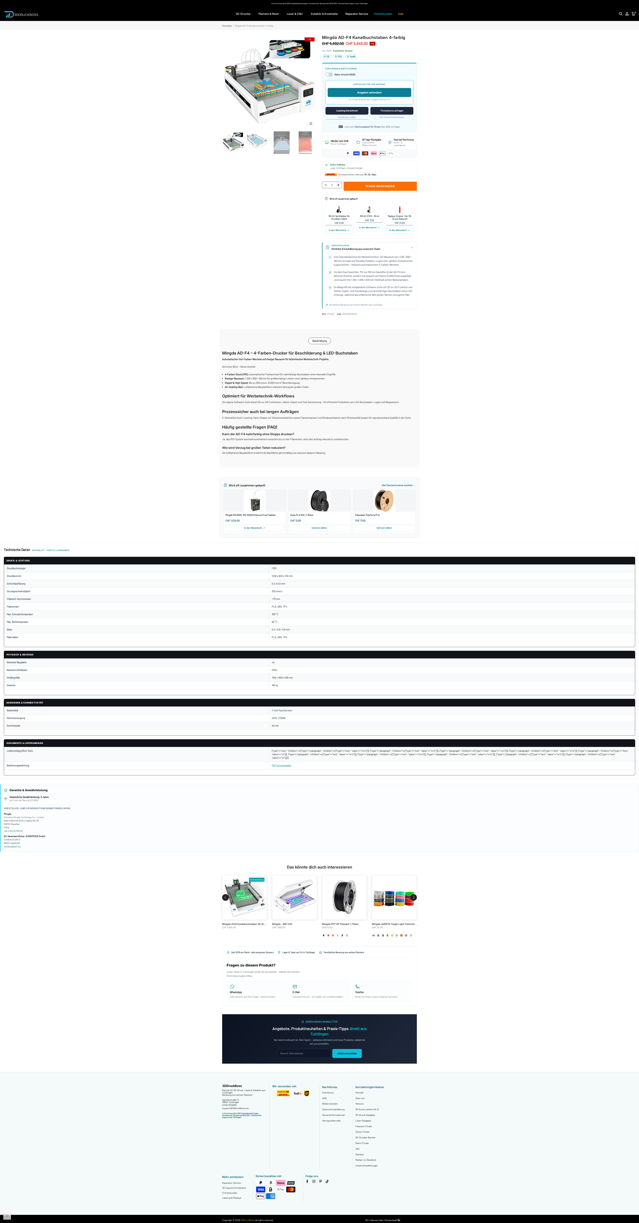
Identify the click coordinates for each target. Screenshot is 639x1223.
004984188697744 (12, 846)
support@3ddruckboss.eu (235, 1108)
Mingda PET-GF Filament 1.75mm (340, 924)
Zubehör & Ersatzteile (324, 13)
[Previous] (229, 82)
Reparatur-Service (356, 13)
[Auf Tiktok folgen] (327, 1182)
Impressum (328, 1092)
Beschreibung (320, 340)
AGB (324, 1098)
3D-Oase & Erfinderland (234, 1187)
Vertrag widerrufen (331, 1120)
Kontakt (359, 1092)
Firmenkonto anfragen (392, 110)
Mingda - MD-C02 (282, 924)
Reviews (359, 1154)
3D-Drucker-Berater (365, 1137)
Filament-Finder (363, 1126)
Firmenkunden (383, 13)
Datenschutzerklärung (333, 1109)
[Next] (310, 82)
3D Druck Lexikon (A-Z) (367, 1109)
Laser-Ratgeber (363, 1120)
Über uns (360, 1098)
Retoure (359, 1103)
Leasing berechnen (347, 110)
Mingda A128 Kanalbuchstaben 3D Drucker (246, 924)
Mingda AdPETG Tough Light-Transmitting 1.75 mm (400, 924)
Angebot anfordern (369, 92)
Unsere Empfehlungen (366, 1165)
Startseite (227, 26)
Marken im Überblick (365, 1159)
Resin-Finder (362, 1143)
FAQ (357, 1148)
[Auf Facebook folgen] (307, 1182)
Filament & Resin (268, 13)
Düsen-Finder (362, 1131)
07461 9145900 (229, 1105)
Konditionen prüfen (347, 117)
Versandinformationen (333, 1115)
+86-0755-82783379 (13, 831)
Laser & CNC (295, 13)
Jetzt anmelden (347, 1053)
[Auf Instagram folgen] (314, 1182)
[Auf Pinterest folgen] (320, 1182)
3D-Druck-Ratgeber (365, 1115)
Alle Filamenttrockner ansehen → (399, 485)
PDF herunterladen (281, 765)
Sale (400, 13)
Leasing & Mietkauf (231, 1197)
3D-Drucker (243, 13)
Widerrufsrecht (330, 1103)
